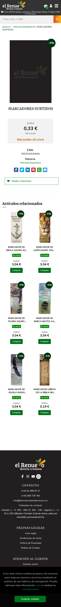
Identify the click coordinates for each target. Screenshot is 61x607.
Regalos (6, 26)
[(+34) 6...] (38, 476)
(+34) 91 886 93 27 (30, 490)
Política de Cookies (30, 547)
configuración (30, 589)
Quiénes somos (30, 564)
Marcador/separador (24, 26)
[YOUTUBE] (33, 476)
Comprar (16, 270)
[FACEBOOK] (22, 476)
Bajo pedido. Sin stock (30, 139)
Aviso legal (30, 533)
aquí (38, 585)
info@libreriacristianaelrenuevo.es (30, 500)
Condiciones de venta (30, 538)
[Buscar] (57, 19)
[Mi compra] (46, 6)
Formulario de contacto (30, 505)
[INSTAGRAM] (27, 476)
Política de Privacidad (30, 543)
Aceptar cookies (30, 599)
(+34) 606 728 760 (30, 495)
